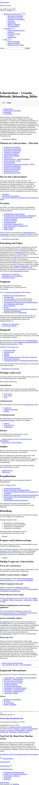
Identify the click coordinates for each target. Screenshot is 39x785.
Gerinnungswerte (9, 352)
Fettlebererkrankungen (6, 580)
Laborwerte (11, 21)
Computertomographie (10, 360)
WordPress (16, 784)
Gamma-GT (7, 408)
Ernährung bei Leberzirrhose (12, 167)
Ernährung (11, 32)
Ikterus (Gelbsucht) (9, 306)
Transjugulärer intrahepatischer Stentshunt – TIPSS (19, 164)
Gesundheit (7, 28)
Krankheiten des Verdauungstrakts (26, 678)
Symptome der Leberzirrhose (12, 149)
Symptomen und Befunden (13, 292)
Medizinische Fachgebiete (15, 16)
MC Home (7, 701)
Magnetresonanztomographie (29, 360)
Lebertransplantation (6, 634)
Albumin (6, 354)
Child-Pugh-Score (7, 470)
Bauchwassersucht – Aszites (12, 161)
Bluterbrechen (22, 312)
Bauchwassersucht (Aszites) (8, 589)
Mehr (5, 39)
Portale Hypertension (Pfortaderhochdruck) (17, 490)
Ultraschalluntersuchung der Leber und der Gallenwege (20, 357)
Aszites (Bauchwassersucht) (12, 488)
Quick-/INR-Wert (9, 425)
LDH (5, 397)
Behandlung (6, 622)
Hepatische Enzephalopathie (12, 166)
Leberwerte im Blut (9, 350)
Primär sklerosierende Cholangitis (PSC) (16, 226)
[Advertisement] (19, 69)
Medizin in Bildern (13, 26)
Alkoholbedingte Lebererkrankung (14, 214)
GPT (26, 598)
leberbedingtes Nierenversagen (28, 613)
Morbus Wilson (8, 229)
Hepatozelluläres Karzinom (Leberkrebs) (16, 500)
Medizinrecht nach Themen (16, 45)
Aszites (14, 261)
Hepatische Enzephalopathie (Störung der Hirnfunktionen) (21, 495)
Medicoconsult (8, 109)
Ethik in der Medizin (14, 43)
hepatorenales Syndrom (21, 271)
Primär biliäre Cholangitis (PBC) (13, 224)
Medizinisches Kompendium (12, 14)
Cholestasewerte (29, 404)
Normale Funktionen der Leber (13, 683)
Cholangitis (15, 728)
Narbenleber (12, 732)
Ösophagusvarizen (9, 162)
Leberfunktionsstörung (10, 684)
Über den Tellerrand (14, 41)
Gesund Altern (12, 37)
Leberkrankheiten (17, 679)
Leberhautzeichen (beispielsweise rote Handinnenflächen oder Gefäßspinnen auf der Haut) (21, 303)
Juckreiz (6, 307)
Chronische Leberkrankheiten (11, 196)
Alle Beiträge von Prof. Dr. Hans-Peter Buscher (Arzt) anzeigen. (19, 754)
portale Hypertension (23, 732)
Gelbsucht (26, 587)
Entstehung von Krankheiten (16, 19)
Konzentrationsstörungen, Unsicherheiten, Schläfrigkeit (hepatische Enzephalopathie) (20, 310)
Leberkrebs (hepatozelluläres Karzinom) (15, 614)
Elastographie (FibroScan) (11, 359)
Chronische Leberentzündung (29, 728)
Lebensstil (11, 35)
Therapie (4, 536)
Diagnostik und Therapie (15, 17)
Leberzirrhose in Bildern (9, 139)
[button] (14, 772)
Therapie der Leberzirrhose (12, 152)
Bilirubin (6, 355)
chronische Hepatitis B (10, 219)
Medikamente (12, 23)
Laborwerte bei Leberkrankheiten (12, 442)
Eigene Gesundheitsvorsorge (16, 30)
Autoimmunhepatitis (10, 222)
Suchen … (3, 48)
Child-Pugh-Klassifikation (11, 156)
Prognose (5, 557)
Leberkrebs (29, 730)
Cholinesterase (8, 427)
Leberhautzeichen (32, 340)
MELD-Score (8, 157)
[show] (3, 102)
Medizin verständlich (14, 24)
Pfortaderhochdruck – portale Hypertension (17, 159)
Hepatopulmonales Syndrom (12, 173)
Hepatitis (2, 730)
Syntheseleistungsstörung (7, 420)
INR (4, 601)
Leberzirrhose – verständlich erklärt (14, 689)
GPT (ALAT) (8, 394)
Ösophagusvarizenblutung (21, 266)
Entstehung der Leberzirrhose (11, 274)
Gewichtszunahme (9, 299)
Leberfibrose (5, 194)
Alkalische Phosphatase (11, 409)
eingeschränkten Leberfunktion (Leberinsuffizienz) (19, 590)
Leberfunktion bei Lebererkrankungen (15, 688)
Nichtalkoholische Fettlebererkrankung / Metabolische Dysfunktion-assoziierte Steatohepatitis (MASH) (20, 216)
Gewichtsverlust (8, 297)
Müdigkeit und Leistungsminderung (14, 295)
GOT (29, 598)
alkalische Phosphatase (15, 600)
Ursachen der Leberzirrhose (12, 147)
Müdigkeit (19, 587)
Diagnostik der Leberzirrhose (12, 150)
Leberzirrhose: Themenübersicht (13, 691)
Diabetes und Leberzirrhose (12, 169)
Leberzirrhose (4, 732)
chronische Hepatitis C (10, 221)
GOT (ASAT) (8, 395)
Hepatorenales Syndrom (11, 171)
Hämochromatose (9, 227)
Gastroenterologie (9, 678)
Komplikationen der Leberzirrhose (12, 276)
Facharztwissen (4, 2)
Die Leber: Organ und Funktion (13, 681)
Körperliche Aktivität (14, 34)
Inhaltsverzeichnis (15, 727)
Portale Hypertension (8, 277)
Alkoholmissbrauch (27, 578)
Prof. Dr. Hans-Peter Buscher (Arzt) (11, 718)
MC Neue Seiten (9, 703)
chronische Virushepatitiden (24, 580)
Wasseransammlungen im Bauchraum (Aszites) (18, 300)
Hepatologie (7, 112)
